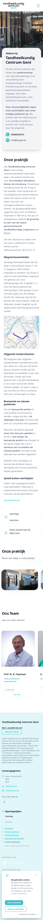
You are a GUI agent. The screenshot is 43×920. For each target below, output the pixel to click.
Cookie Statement (12, 835)
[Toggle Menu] (38, 6)
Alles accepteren (14, 902)
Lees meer (17, 695)
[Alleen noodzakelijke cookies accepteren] (36, 874)
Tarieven (10, 690)
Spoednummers (12, 500)
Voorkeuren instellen (27, 914)
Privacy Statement (12, 832)
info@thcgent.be (18, 140)
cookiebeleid (21, 893)
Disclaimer (9, 828)
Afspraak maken (12, 732)
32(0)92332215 (17, 134)
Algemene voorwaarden (14, 838)
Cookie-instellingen (12, 842)
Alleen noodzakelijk (16, 909)
